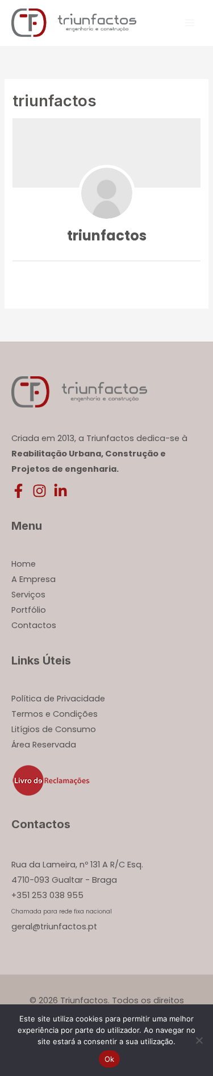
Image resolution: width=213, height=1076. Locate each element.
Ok (110, 1058)
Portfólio (28, 610)
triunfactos (107, 235)
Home (23, 564)
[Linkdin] (60, 491)
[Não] (198, 1040)
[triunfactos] (106, 193)
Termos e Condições (54, 714)
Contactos (33, 625)
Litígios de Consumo (53, 729)
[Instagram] (39, 491)
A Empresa (33, 579)
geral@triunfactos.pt (54, 926)
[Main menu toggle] (190, 23)
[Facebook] (18, 491)
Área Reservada (43, 744)
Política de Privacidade (58, 698)
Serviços (28, 594)
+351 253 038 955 (47, 895)
